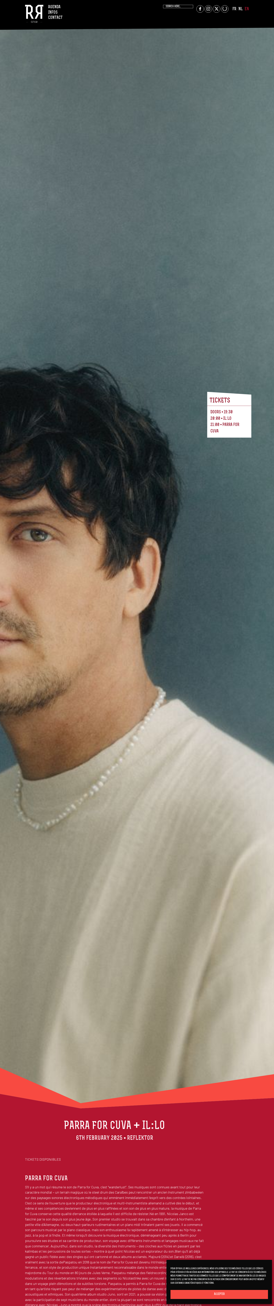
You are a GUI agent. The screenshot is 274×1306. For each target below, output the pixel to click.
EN (247, 9)
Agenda (54, 7)
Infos (53, 12)
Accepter (219, 1294)
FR (234, 9)
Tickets (220, 401)
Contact (55, 18)
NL (240, 9)
